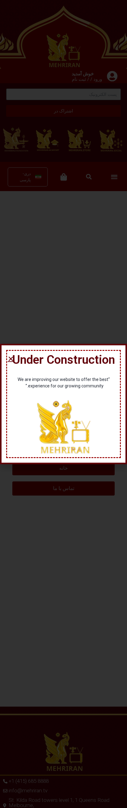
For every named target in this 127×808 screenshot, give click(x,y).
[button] (11, 359)
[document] (63, 404)
